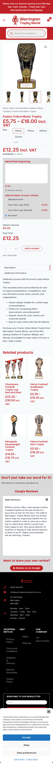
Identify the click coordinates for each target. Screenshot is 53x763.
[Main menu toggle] (4, 20)
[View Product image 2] (22, 97)
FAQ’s (25, 636)
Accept (26, 737)
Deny (26, 745)
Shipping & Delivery (10, 660)
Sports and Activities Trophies (23, 108)
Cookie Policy (19, 759)
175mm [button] (30, 131)
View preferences (26, 752)
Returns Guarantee (10, 671)
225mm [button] (18, 137)
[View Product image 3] (35, 97)
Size (5, 130)
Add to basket (32, 248)
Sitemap (26, 643)
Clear (15, 142)
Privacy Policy (32, 759)
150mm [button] (18, 131)
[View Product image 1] (8, 97)
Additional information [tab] (15, 273)
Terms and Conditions (10, 650)
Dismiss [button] (39, 10)
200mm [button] (43, 131)
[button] (48, 711)
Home (5, 108)
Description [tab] (10, 267)
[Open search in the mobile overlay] (26, 33)
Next (49, 97)
